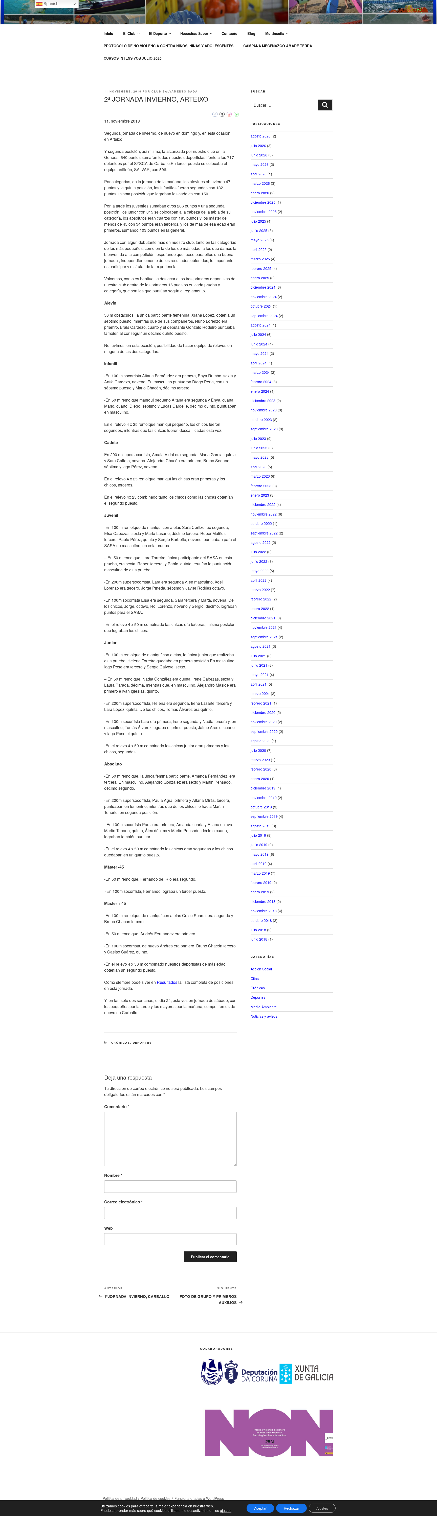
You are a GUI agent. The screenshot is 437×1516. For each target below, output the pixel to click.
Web (108, 1228)
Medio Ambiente (264, 1006)
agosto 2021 (261, 646)
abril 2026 (259, 173)
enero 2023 (260, 495)
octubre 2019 (261, 806)
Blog (251, 33)
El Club (129, 33)
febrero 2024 (261, 381)
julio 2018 (258, 929)
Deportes (142, 1042)
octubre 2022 (261, 523)
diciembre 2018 (263, 901)
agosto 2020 (261, 740)
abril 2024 (259, 362)
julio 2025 (258, 221)
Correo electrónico (123, 1202)
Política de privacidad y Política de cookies (136, 1498)
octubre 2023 (261, 419)
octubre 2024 (261, 306)
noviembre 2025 (264, 211)
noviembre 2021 (264, 627)
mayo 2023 (260, 457)
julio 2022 (258, 551)
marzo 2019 (260, 873)
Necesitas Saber (194, 33)
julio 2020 (258, 750)
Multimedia (274, 33)
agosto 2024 (261, 325)
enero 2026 (260, 192)
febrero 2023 (261, 485)
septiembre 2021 (264, 636)
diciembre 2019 (263, 787)
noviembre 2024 (264, 296)
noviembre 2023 (264, 409)
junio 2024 (259, 343)
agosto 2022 (261, 542)
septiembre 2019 (264, 816)
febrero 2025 (261, 268)
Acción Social (261, 968)
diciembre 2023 (263, 400)
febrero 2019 (261, 882)
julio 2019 (258, 835)
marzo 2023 (260, 476)
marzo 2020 (260, 759)
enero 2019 (260, 891)
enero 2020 (260, 778)
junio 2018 (259, 939)
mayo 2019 (260, 854)
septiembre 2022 (264, 532)
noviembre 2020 (264, 721)
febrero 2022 (261, 598)
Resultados (167, 982)
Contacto (229, 33)
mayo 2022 (260, 570)
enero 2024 (260, 391)
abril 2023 (259, 466)
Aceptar (260, 1508)
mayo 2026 (260, 164)
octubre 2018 (261, 920)
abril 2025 (259, 249)
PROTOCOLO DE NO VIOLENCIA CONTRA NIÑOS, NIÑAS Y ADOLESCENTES (168, 45)
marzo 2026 (260, 183)
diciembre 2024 (263, 287)
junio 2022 (259, 561)
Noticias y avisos (264, 1016)
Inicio (108, 33)
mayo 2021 (260, 674)
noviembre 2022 (264, 514)
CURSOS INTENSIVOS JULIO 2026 (133, 58)
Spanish (50, 4)
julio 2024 (258, 334)
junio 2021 (259, 665)
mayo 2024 (260, 353)
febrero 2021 (261, 703)
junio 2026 (259, 154)
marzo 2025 (260, 258)
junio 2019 (259, 844)
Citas (255, 978)
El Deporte (158, 33)
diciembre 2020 (263, 712)
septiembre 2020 (264, 731)
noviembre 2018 (264, 910)
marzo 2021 (260, 693)
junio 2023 (259, 447)
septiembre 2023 (264, 428)
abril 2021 (259, 684)
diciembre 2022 (263, 504)
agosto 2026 (261, 135)
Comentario (116, 1106)
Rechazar (291, 1508)
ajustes (225, 1510)
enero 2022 (260, 608)
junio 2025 (259, 230)
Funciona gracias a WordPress (199, 1498)
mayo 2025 (260, 239)
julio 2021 (258, 655)
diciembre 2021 (263, 617)
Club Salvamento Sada (174, 91)
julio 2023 (258, 438)
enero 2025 (260, 277)
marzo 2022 (260, 589)
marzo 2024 (260, 372)
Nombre (113, 1175)
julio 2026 (258, 145)
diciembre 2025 (263, 202)
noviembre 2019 (264, 797)
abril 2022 (259, 580)
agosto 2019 (261, 825)
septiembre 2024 (264, 315)
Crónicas (120, 1042)
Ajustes (322, 1508)
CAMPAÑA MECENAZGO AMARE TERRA (277, 45)
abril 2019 (259, 863)
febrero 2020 (261, 769)
